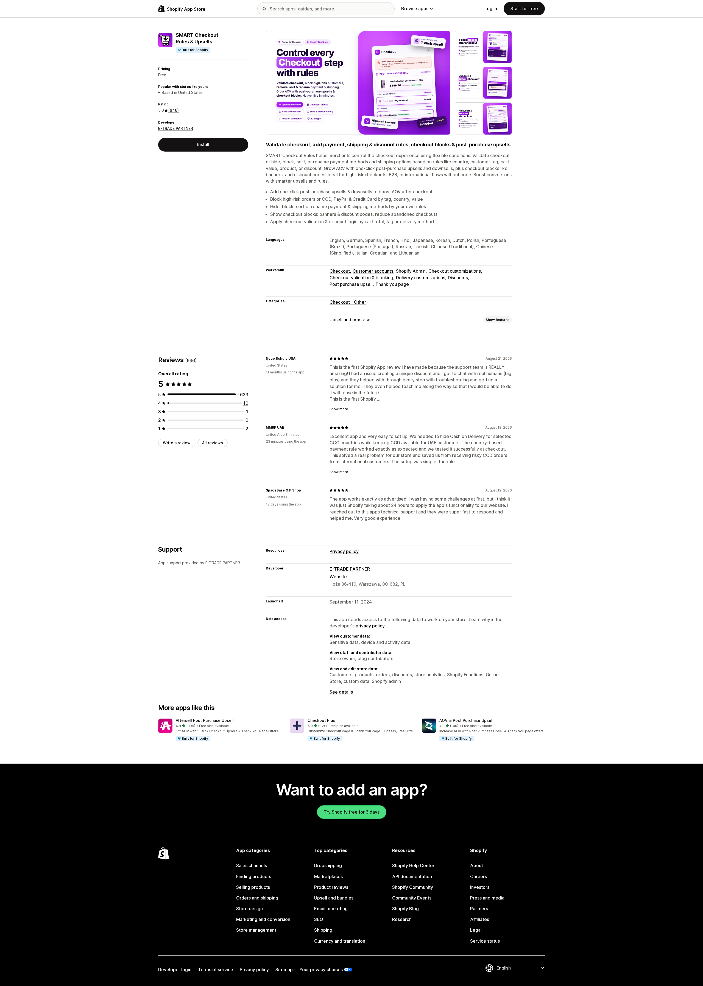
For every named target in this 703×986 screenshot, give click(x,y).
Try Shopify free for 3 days (352, 812)
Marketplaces (328, 876)
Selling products (253, 887)
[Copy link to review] (299, 358)
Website (338, 576)
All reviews (212, 442)
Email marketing (331, 908)
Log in (490, 8)
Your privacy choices (321, 969)
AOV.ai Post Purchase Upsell (466, 720)
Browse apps (414, 8)
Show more (339, 409)
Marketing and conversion (263, 919)
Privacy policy (344, 551)
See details (341, 692)
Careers (478, 876)
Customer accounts (373, 271)
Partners (479, 908)
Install (203, 144)
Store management (256, 930)
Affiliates (479, 919)
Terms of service (215, 969)
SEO (318, 919)
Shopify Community (412, 887)
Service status (485, 941)
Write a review (177, 442)
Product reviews (331, 887)
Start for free (524, 8)
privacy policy (370, 626)
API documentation (412, 876)
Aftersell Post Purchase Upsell (205, 720)
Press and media (487, 898)
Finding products (253, 876)
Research (402, 919)
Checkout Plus (321, 720)
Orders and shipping (257, 898)
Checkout (340, 271)
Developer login (174, 969)
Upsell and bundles (333, 898)
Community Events (411, 898)
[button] (219, 730)
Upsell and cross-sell (351, 319)
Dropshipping (328, 865)
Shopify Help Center (413, 865)
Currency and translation (339, 941)
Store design (249, 908)
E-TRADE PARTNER (175, 128)
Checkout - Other (348, 302)
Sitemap (284, 969)
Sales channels (251, 865)
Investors (479, 887)
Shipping (323, 930)
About (476, 865)
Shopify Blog (405, 908)
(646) (173, 110)
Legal (476, 930)
